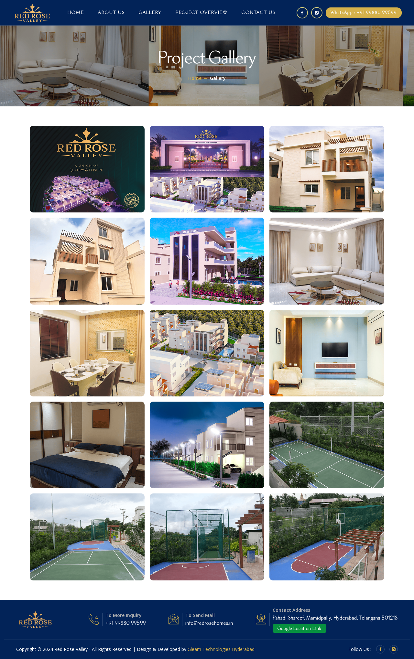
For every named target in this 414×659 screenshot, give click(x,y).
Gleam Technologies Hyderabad (221, 649)
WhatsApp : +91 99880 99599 (364, 12)
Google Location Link (299, 628)
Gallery (150, 12)
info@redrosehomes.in (209, 623)
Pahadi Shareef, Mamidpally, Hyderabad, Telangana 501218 (335, 618)
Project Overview (202, 12)
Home (76, 12)
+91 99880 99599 (125, 623)
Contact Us (259, 12)
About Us (111, 12)
